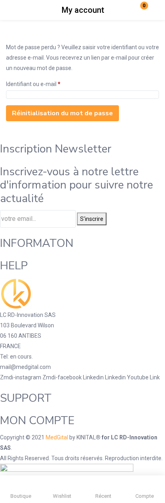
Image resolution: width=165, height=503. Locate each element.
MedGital (57, 437)
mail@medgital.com (25, 367)
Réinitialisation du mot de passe (62, 113)
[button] (139, 10)
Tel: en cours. (16, 356)
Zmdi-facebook (62, 377)
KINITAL (86, 437)
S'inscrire (91, 219)
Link (155, 377)
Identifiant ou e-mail (33, 83)
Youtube (138, 377)
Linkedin (94, 377)
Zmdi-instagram (21, 377)
